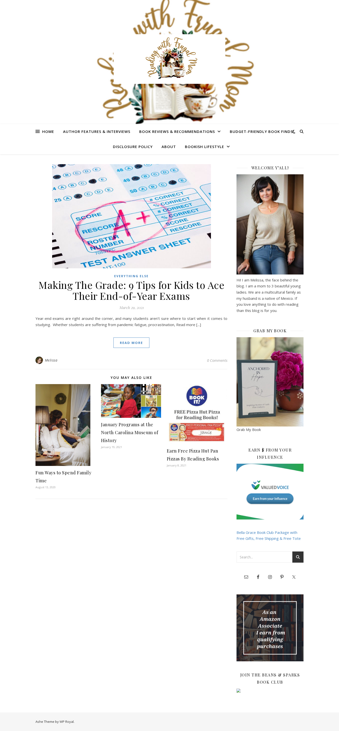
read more (131, 342)
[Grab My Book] (270, 381)
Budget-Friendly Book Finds (261, 131)
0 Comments (217, 360)
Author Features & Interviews (96, 131)
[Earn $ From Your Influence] (270, 491)
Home (48, 131)
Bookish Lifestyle (204, 146)
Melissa (51, 360)
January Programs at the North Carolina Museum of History (129, 432)
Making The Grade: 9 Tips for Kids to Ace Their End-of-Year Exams (131, 290)
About (169, 146)
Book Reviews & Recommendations (177, 131)
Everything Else (131, 276)
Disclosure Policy (133, 146)
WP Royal (67, 721)
